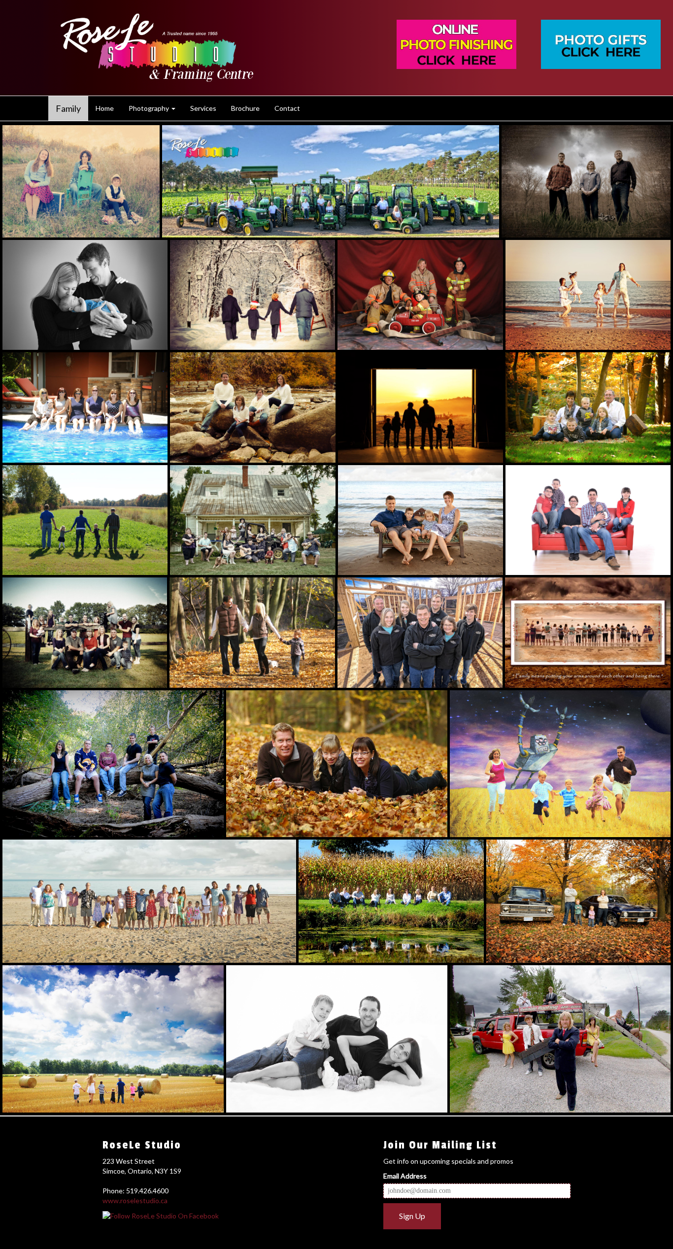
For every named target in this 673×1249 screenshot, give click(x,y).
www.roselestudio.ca (135, 1200)
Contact (287, 108)
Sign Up (412, 1215)
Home (105, 108)
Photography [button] (149, 108)
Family (68, 108)
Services (203, 108)
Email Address (405, 1176)
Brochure (245, 108)
